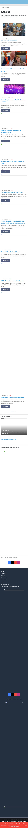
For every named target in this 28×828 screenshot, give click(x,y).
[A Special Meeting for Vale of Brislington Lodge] (14, 150)
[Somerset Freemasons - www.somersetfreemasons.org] (14, 2)
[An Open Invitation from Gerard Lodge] (14, 181)
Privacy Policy (4, 577)
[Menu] (1, 2)
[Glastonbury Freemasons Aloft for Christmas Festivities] (14, 89)
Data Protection (4, 579)
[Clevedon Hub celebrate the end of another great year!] (14, 58)
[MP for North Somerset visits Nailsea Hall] (14, 270)
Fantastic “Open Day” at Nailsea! (10, 252)
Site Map (3, 575)
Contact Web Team (5, 584)
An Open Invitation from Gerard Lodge (12, 192)
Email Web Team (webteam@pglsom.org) (10, 586)
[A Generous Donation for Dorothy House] (14, 343)
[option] (14, 427)
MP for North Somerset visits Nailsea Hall (12, 281)
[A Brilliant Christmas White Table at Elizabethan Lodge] (14, 120)
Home (3, 7)
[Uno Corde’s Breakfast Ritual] (14, 29)
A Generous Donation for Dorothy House (12, 397)
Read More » (5, 48)
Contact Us (3, 573)
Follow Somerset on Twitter (8, 439)
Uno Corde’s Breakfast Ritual (9, 40)
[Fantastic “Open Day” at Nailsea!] (14, 241)
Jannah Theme (5, 823)
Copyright (3, 582)
